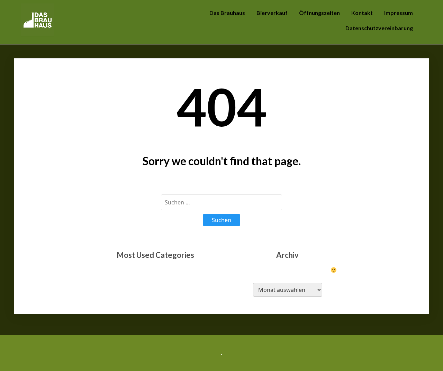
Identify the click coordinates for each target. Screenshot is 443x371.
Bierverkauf (272, 12)
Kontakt (362, 12)
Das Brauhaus (227, 12)
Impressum (398, 12)
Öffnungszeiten (319, 12)
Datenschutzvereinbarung (379, 28)
